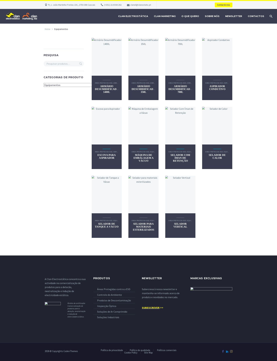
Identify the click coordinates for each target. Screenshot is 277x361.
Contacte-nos (223, 4)
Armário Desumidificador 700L (181, 89)
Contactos (256, 16)
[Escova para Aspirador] (107, 125)
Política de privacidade (112, 350)
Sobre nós (212, 16)
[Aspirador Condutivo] (217, 57)
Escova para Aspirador (106, 156)
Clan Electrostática (133, 16)
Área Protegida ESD (104, 83)
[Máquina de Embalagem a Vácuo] (143, 125)
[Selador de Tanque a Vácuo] (107, 194)
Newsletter (233, 16)
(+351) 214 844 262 (113, 4)
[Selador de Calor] (217, 125)
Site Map (148, 353)
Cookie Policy (130, 353)
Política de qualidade (140, 350)
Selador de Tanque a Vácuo (106, 225)
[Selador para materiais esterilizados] (143, 194)
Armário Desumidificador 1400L (107, 89)
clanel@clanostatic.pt (140, 4)
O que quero (190, 16)
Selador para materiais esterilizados (143, 226)
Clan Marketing (165, 16)
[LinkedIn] (227, 351)
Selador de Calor (217, 156)
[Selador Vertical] (180, 194)
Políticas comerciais (166, 350)
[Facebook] (223, 351)
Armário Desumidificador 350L (144, 89)
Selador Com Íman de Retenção (180, 158)
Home (47, 29)
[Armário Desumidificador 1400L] (107, 57)
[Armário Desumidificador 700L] (180, 57)
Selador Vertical (180, 225)
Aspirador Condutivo (217, 87)
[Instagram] (231, 351)
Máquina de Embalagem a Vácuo (144, 158)
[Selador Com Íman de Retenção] (180, 125)
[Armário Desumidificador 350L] (143, 57)
